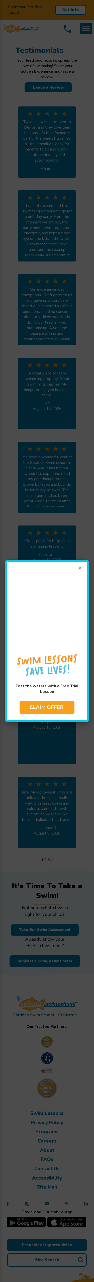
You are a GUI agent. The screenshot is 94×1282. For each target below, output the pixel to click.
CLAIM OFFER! (47, 707)
